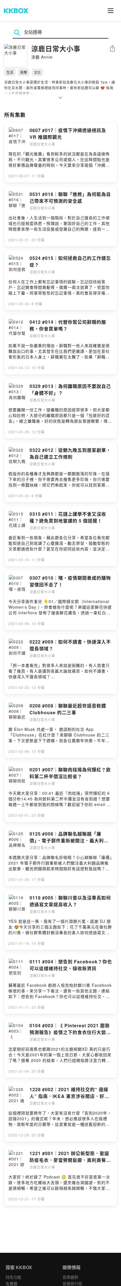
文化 (37, 72)
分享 (112, 49)
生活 (9, 72)
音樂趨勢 (70, 1277)
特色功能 (13, 1277)
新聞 (23, 72)
